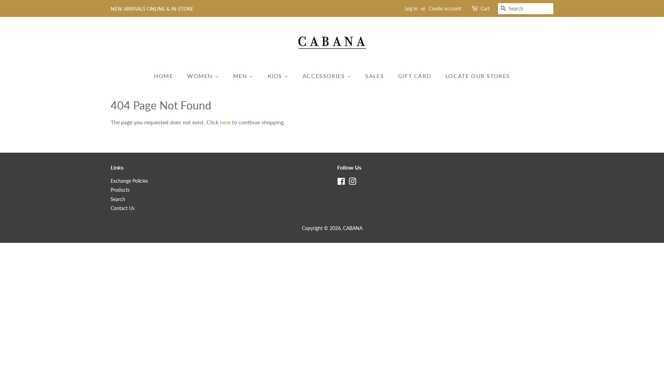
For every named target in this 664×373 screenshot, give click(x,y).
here (225, 122)
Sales (374, 76)
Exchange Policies (129, 181)
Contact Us (123, 208)
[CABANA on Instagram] (352, 182)
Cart (485, 8)
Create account (445, 8)
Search (118, 199)
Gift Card (414, 76)
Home (163, 76)
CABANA (352, 228)
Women (201, 76)
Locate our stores (477, 76)
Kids (276, 76)
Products (120, 190)
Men (241, 76)
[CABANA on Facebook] (341, 182)
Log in (411, 8)
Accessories (325, 76)
